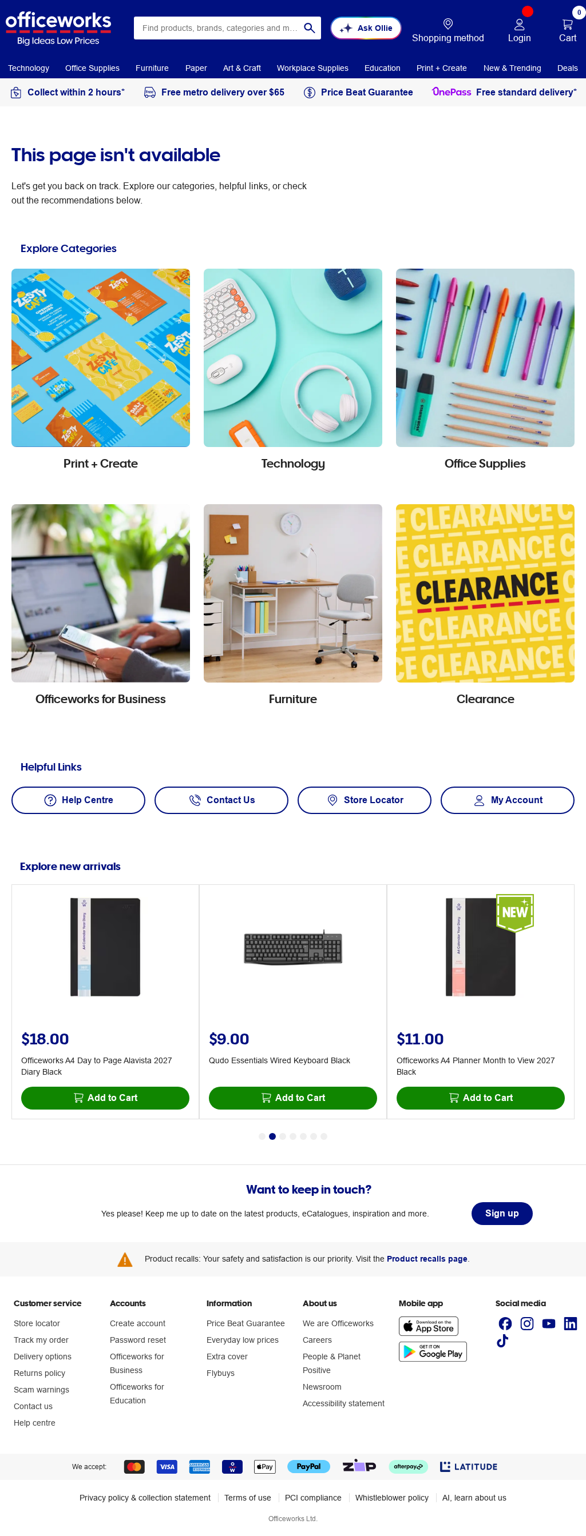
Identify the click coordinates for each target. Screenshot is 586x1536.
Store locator (37, 1323)
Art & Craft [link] (242, 68)
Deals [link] (567, 68)
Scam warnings (41, 1389)
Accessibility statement (344, 1403)
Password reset (138, 1340)
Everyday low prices (243, 1340)
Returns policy (39, 1373)
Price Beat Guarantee (246, 1323)
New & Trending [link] (512, 68)
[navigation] (28, 67)
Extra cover (227, 1356)
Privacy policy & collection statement (145, 1497)
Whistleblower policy (392, 1497)
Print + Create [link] (442, 68)
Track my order (41, 1340)
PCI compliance (313, 1497)
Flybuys (221, 1373)
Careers (317, 1340)
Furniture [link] (152, 68)
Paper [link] (196, 68)
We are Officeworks (338, 1323)
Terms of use (247, 1497)
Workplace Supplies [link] (313, 68)
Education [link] (383, 68)
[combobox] (227, 28)
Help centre (35, 1422)
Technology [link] (28, 68)
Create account (137, 1323)
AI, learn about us (474, 1497)
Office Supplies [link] (92, 68)
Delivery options (43, 1356)
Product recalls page (427, 1258)
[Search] (309, 28)
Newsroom (322, 1386)
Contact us (33, 1406)
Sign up (502, 1213)
